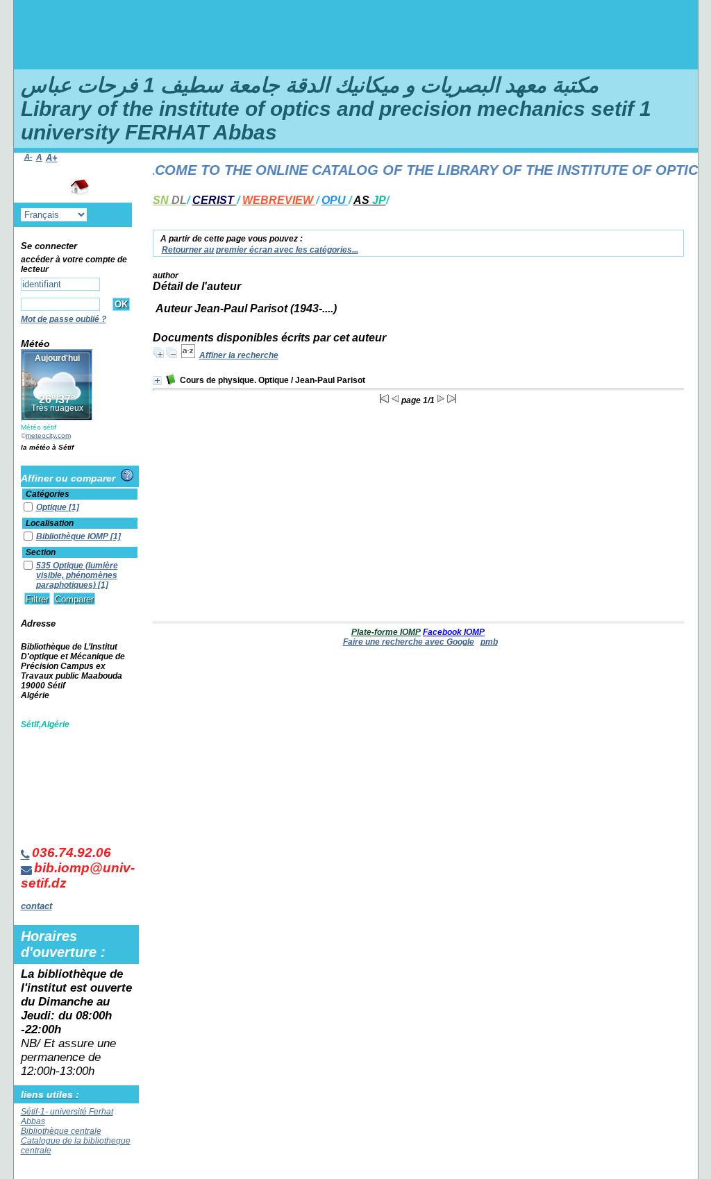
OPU (335, 200)
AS (369, 200)
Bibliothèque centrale (61, 1131)
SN (170, 200)
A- (28, 157)
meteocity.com (48, 435)
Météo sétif (38, 427)
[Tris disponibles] (188, 355)
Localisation (50, 523)
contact (36, 906)
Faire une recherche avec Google (408, 642)
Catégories (47, 494)
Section (41, 552)
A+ (52, 158)
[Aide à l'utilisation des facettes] (127, 475)
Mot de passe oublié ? (63, 319)
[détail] (157, 380)
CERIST (214, 200)
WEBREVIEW (279, 200)
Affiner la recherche (238, 355)
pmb (489, 642)
